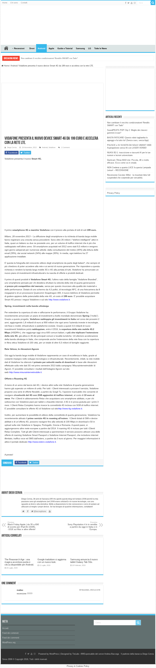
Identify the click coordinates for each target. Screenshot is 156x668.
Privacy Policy (113, 193)
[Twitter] (128, 3)
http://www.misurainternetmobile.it (25, 372)
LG (89, 48)
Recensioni (19, 48)
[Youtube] (131, 3)
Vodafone (52, 147)
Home (4, 3)
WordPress (54, 654)
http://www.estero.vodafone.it (42, 442)
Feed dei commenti (10, 638)
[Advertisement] (130, 89)
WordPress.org (8, 642)
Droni (32, 48)
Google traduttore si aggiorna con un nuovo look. (51, 560)
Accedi (5, 628)
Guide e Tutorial (65, 48)
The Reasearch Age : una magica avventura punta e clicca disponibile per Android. (19, 562)
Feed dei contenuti (10, 633)
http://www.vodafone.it (59, 299)
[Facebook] (126, 3)
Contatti (24, 3)
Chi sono (14, 3)
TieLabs (75, 654)
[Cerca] (153, 2)
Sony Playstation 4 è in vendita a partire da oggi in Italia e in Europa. (82, 525)
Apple (51, 48)
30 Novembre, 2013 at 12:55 (89, 590)
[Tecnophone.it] (17, 24)
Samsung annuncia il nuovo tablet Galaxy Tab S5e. (84, 560)
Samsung (80, 48)
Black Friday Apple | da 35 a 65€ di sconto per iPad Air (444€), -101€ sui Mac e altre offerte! (23, 525)
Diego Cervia (12, 147)
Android (41, 48)
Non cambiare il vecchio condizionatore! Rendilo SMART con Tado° (49, 58)
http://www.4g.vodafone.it (70, 408)
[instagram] (134, 3)
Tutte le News (100, 48)
